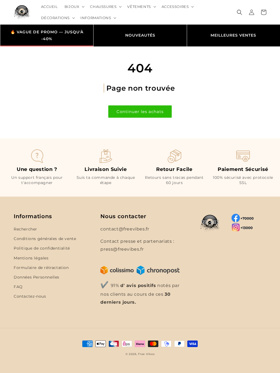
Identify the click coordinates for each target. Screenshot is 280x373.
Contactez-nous (30, 296)
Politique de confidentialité (42, 248)
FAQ (18, 286)
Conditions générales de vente (45, 238)
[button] (74, 6)
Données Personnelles (36, 277)
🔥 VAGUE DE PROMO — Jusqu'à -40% (46, 35)
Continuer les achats (140, 111)
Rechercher (25, 229)
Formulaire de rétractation (41, 267)
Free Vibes (146, 354)
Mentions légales (31, 258)
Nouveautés (140, 35)
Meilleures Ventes (233, 35)
